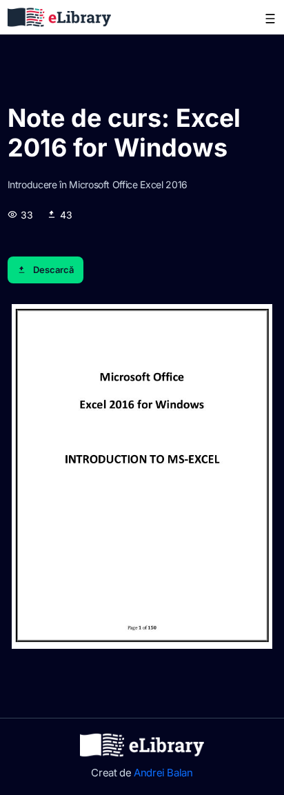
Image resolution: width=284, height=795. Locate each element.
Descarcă (53, 269)
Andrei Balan (163, 772)
